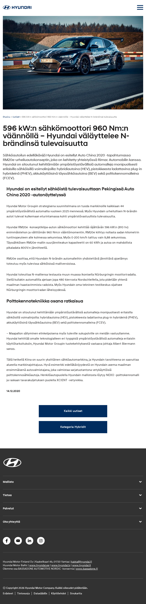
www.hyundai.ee (39, 565)
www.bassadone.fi (87, 569)
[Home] (17, 8)
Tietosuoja (23, 593)
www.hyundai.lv (60, 565)
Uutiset (16, 117)
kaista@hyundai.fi (81, 561)
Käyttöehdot (58, 593)
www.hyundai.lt (81, 565)
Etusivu (6, 117)
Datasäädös (40, 593)
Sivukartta (76, 593)
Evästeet (8, 593)
